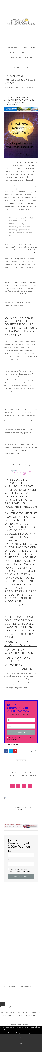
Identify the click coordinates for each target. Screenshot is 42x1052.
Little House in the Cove (21, 21)
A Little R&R (17, 659)
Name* (10, 859)
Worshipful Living (20, 653)
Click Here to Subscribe (21, 877)
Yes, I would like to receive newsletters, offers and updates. (19, 870)
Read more (21, 1049)
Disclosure (26, 986)
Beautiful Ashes (18, 668)
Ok (21, 1037)
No (21, 1043)
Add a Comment (21, 760)
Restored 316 (32, 998)
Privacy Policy (5, 986)
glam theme (22, 998)
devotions (9, 87)
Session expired (7, 1007)
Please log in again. (7, 1012)
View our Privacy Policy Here (21, 714)
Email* (10, 851)
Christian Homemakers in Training (21, 676)
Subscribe (21, 732)
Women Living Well (20, 645)
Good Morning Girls (19, 87)
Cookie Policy (16, 986)
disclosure (11, 104)
